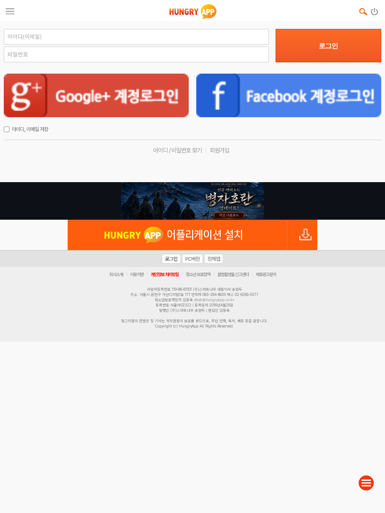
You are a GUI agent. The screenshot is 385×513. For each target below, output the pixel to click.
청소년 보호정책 (198, 274)
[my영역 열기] (10, 10)
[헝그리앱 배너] (192, 201)
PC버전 (192, 259)
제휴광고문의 (266, 274)
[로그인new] (374, 10)
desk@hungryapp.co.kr (214, 299)
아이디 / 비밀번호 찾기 (177, 150)
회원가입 (219, 150)
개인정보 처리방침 (165, 274)
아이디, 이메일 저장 (30, 129)
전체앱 (214, 259)
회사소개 (116, 274)
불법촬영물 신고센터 (233, 274)
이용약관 (137, 274)
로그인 (328, 46)
